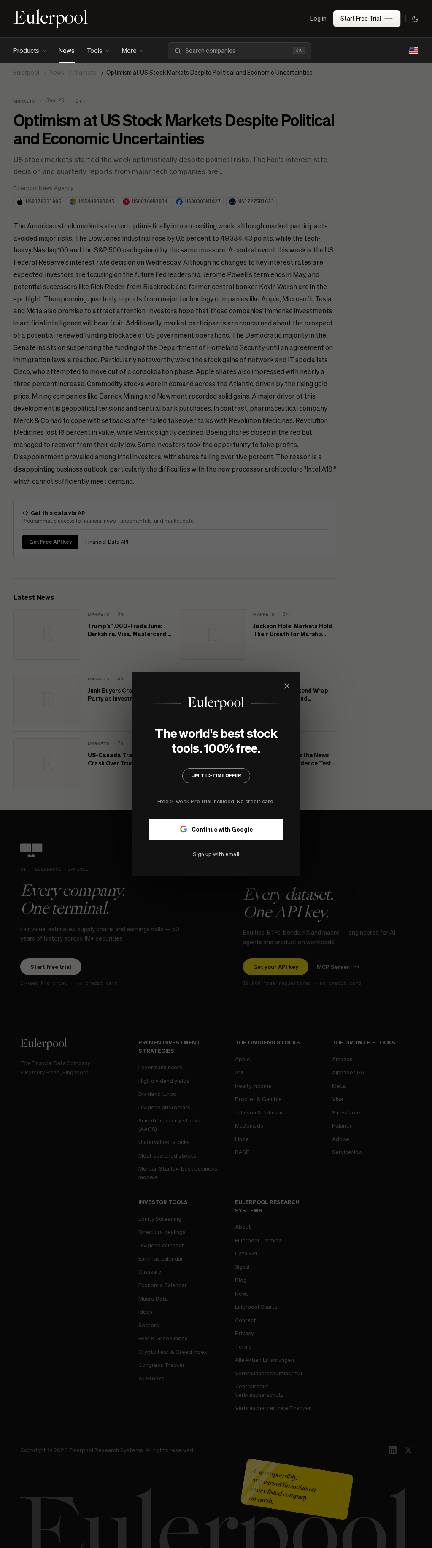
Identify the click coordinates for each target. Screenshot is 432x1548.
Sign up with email (216, 853)
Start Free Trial (360, 18)
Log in (318, 18)
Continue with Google (222, 829)
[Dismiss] (287, 686)
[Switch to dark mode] (415, 18)
